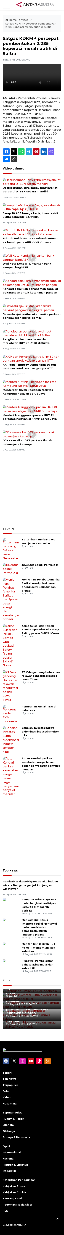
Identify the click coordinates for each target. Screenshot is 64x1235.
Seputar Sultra (12, 1112)
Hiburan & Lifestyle (15, 1164)
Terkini (7, 1072)
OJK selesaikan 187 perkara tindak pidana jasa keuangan (27, 442)
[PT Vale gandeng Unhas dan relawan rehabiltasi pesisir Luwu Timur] (11, 686)
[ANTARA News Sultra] (35, 5)
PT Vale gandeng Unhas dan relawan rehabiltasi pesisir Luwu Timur (41, 676)
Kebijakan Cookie (14, 1192)
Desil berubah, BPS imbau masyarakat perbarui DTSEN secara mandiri (30, 189)
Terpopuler (10, 1085)
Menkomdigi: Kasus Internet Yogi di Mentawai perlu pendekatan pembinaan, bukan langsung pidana (39, 927)
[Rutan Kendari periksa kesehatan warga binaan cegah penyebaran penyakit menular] (11, 776)
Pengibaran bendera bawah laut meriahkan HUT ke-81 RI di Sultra (26, 341)
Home (12, 20)
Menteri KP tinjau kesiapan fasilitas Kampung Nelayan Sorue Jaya (28, 391)
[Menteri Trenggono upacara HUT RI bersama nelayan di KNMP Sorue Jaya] (32, 409)
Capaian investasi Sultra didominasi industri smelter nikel (40, 731)
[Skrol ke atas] (57, 1219)
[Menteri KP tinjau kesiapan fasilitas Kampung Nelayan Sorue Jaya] (32, 384)
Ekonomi (8, 1125)
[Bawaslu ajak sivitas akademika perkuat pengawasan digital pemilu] (32, 308)
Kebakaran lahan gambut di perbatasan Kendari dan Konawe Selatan (30, 1009)
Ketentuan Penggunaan (19, 1180)
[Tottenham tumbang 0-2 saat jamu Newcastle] (11, 548)
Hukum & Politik (13, 1118)
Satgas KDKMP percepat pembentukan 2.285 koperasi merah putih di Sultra (30, 25)
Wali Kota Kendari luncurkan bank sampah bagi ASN (27, 265)
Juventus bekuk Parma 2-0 (40, 565)
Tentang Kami (12, 1198)
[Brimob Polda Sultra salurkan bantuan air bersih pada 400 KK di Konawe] (32, 232)
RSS (5, 1210)
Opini (6, 1146)
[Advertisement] (32, 492)
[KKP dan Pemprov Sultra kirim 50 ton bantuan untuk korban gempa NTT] (32, 358)
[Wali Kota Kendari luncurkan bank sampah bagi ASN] (32, 257)
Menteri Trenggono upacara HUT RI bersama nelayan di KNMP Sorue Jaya (30, 416)
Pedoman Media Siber (17, 1204)
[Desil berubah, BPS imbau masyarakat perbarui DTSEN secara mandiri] (32, 181)
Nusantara (10, 1103)
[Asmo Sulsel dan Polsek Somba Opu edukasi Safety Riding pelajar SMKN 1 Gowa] (11, 645)
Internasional (12, 1152)
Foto (6, 980)
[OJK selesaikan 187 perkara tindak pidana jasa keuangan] (32, 434)
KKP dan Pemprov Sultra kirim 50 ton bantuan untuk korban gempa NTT (29, 366)
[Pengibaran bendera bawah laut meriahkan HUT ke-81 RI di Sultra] (32, 333)
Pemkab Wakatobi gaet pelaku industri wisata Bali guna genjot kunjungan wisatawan (31, 885)
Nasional (8, 1158)
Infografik (9, 1171)
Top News (10, 870)
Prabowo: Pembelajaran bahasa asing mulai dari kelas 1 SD (38, 964)
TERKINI (9, 529)
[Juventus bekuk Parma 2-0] (11, 569)
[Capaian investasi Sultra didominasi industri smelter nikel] (11, 739)
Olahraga (9, 1131)
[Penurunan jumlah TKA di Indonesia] (11, 714)
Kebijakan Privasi (14, 1186)
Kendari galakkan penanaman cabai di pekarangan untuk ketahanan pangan (30, 290)
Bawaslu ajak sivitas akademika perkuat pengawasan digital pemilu (32, 315)
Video (24, 20)
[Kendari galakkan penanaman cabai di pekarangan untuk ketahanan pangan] (32, 282)
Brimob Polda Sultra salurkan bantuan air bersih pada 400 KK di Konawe (30, 240)
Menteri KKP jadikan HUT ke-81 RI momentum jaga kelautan (38, 947)
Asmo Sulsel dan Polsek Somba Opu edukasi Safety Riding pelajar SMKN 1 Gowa (40, 629)
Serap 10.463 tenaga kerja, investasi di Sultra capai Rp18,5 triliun (30, 215)
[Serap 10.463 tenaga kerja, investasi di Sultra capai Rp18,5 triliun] (32, 207)
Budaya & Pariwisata (16, 1137)
